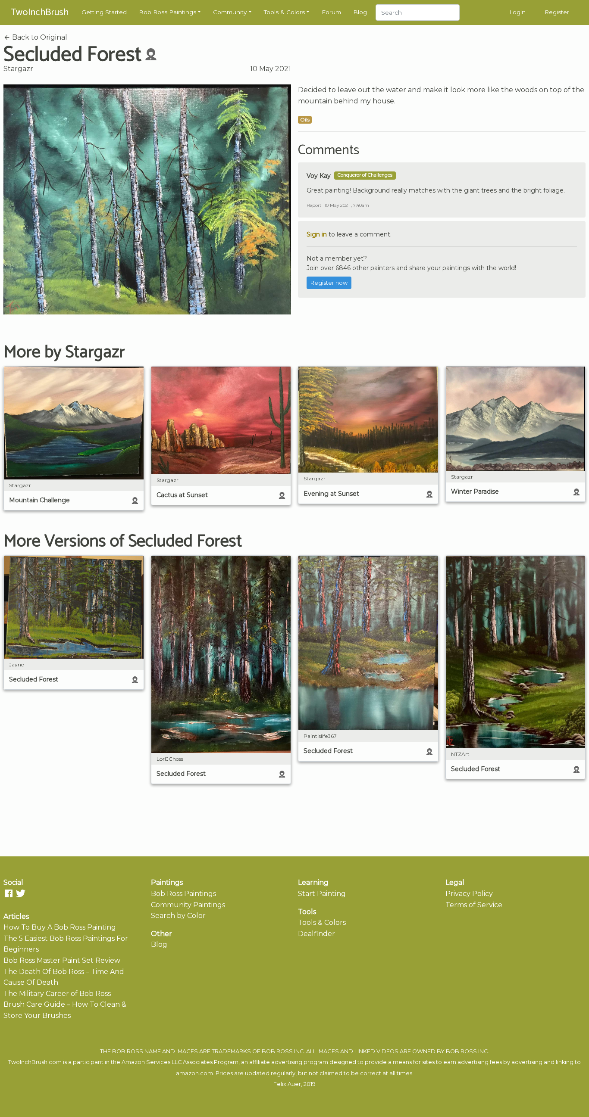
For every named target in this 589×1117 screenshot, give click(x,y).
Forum (331, 12)
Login (517, 12)
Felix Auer (287, 1084)
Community (230, 12)
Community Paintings (188, 905)
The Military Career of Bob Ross (57, 993)
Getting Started (104, 12)
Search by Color (178, 916)
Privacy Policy (469, 894)
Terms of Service (473, 905)
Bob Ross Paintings (167, 12)
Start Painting (322, 894)
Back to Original (38, 37)
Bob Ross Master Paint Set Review (61, 960)
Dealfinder (316, 934)
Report (314, 205)
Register (557, 12)
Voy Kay (319, 176)
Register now (329, 283)
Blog (360, 12)
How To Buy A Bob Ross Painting (59, 927)
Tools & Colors (284, 12)
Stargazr (18, 69)
